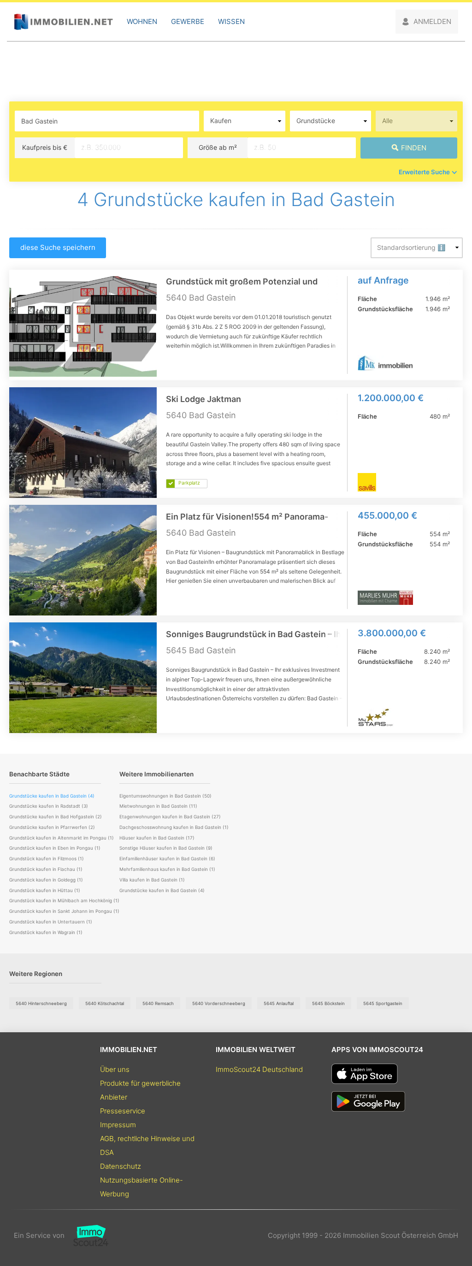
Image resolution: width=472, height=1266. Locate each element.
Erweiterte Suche (424, 172)
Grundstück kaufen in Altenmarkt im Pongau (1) (61, 837)
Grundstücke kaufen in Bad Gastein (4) (162, 890)
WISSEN (231, 21)
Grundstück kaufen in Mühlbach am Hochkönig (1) (64, 900)
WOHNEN (142, 21)
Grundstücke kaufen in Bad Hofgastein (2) (55, 816)
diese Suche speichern (57, 247)
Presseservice (122, 1110)
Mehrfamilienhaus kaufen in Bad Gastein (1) (167, 869)
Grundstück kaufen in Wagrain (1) (46, 932)
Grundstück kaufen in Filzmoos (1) (46, 858)
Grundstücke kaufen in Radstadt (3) (48, 806)
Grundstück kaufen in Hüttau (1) (44, 890)
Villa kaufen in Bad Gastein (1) (152, 879)
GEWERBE (187, 21)
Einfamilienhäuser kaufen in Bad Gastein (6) (167, 858)
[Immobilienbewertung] (86, 1236)
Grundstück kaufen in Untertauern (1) (50, 921)
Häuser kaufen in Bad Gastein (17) (157, 837)
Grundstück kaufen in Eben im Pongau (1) (54, 848)
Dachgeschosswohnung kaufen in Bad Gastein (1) (174, 827)
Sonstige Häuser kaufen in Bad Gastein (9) (165, 848)
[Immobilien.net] (63, 22)
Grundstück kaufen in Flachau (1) (46, 869)
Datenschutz (120, 1166)
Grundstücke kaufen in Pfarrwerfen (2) (52, 827)
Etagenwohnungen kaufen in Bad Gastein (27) (170, 816)
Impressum (118, 1124)
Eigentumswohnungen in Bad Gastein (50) (165, 796)
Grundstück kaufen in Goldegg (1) (46, 879)
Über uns (115, 1069)
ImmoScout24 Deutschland (259, 1069)
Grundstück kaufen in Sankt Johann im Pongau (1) (64, 911)
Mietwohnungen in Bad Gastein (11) (158, 806)
